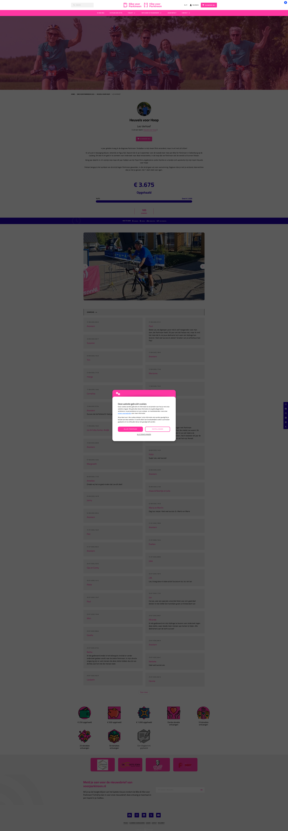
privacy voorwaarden (124, 413)
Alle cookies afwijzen (144, 434)
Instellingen (157, 429)
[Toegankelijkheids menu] (285, 2)
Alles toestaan (130, 429)
